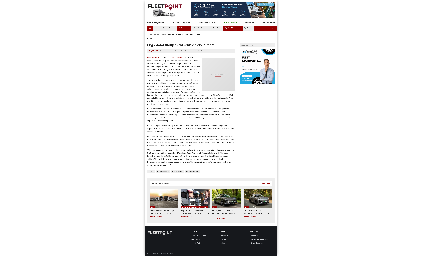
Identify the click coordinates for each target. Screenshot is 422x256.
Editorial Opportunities (258, 243)
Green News (231, 22)
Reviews (184, 28)
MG (214, 207)
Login (272, 28)
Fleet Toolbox (233, 28)
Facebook (224, 236)
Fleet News (157, 34)
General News (180, 51)
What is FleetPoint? (198, 236)
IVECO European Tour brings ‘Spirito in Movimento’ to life (162, 212)
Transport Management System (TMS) (194, 207)
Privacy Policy (196, 239)
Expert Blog (167, 28)
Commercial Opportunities (259, 239)
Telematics (249, 22)
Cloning (151, 171)
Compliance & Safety (207, 22)
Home (149, 34)
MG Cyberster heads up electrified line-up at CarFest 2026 (224, 213)
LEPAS (246, 207)
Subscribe (261, 28)
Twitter (223, 239)
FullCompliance (177, 57)
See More (266, 183)
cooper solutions (163, 171)
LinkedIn (223, 243)
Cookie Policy (196, 243)
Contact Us (254, 236)
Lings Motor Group (155, 57)
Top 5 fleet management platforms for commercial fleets (195, 212)
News (157, 28)
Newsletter (194, 51)
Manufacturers (268, 22)
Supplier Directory (201, 28)
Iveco (152, 207)
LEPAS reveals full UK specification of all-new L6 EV (256, 212)
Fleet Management (155, 22)
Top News (201, 51)
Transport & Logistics (180, 22)
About (215, 28)
